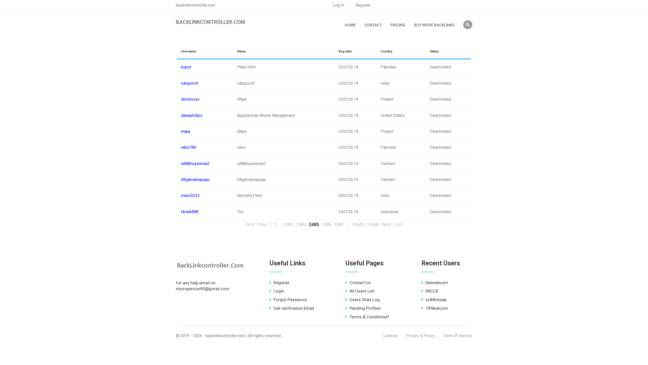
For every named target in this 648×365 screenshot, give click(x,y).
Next (386, 224)
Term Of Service (457, 335)
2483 (289, 224)
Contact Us (360, 282)
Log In (338, 5)
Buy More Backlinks (434, 25)
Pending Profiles (365, 308)
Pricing (398, 25)
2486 (326, 224)
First (250, 224)
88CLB (432, 291)
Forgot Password (290, 299)
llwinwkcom (437, 282)
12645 (357, 224)
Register (363, 5)
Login (279, 291)
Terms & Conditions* (369, 316)
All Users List (362, 291)
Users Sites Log (365, 299)
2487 (339, 224)
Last (398, 224)
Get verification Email (294, 308)
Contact (373, 25)
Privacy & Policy (420, 335)
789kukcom (437, 308)
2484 (301, 224)
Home (350, 25)
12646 (373, 224)
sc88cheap (436, 299)
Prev (261, 224)
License (390, 335)
